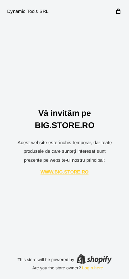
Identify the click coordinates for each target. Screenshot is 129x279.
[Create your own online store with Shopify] (94, 259)
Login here (92, 267)
